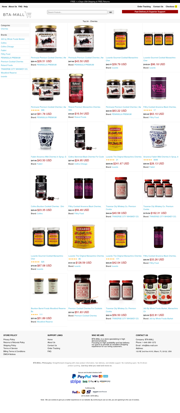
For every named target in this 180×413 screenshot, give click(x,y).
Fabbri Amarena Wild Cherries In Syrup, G (48, 156)
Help (26, 6)
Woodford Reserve (9, 72)
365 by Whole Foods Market (13, 39)
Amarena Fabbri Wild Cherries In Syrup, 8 (160, 156)
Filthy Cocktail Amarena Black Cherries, (159, 107)
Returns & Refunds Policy (14, 342)
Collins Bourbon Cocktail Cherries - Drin (47, 206)
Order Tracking (144, 6)
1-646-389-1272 (149, 342)
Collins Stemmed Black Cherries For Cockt (86, 156)
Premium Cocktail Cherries (12, 61)
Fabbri (3, 50)
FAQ (20, 6)
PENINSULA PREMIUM (10, 57)
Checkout (170, 6)
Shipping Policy (10, 345)
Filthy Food (5, 54)
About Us (13, 6)
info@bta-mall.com (150, 345)
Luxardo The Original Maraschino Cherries (124, 156)
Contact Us (158, 6)
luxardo (4, 76)
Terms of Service (10, 348)
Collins (3, 42)
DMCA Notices (9, 354)
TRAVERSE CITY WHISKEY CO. (14, 69)
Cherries (4, 28)
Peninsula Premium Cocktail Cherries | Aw (48, 57)
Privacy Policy (9, 339)
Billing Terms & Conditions (14, 351)
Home (4, 6)
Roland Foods (7, 65)
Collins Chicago (7, 46)
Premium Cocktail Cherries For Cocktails (85, 308)
